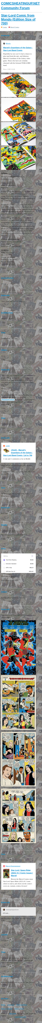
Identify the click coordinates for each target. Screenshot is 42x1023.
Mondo (8, 43)
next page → (5, 998)
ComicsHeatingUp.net (20, 1017)
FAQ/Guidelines (21, 1005)
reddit (8, 446)
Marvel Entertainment (13, 866)
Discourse (12, 1013)
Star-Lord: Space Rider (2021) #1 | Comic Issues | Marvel (22, 873)
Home (3, 1005)
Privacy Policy (19, 1009)
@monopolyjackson (8, 399)
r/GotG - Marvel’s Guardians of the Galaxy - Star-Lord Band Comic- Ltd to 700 (18, 452)
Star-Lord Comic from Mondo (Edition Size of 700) (18, 19)
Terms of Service (6, 1009)
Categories (10, 1005)
